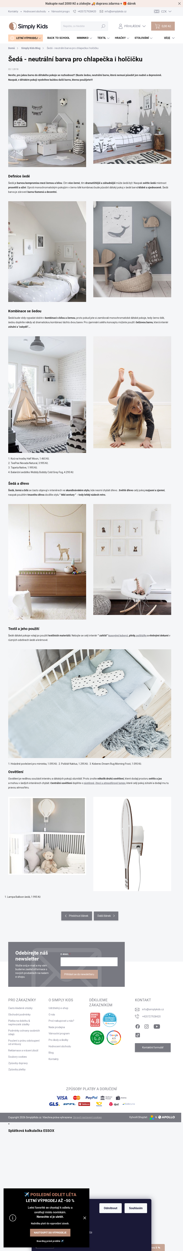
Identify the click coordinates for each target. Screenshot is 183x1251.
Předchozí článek (78, 915)
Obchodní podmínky (19, 1014)
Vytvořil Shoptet (138, 1117)
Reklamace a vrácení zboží (23, 1050)
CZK (164, 11)
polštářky (141, 635)
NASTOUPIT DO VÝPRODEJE (50, 1232)
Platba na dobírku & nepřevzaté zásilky (19, 1022)
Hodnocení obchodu (35, 11)
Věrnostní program (61, 11)
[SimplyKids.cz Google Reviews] (114, 1038)
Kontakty (13, 11)
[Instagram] (146, 1025)
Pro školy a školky (58, 1040)
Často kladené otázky (20, 1008)
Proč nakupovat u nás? (61, 1020)
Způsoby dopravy (18, 1063)
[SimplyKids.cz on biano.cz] (95, 1020)
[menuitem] (25, 38)
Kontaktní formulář (153, 1047)
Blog (51, 1052)
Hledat (103, 26)
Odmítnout (110, 1208)
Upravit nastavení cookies (87, 1117)
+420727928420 (151, 1016)
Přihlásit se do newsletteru (79, 974)
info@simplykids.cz (153, 1009)
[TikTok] (137, 1034)
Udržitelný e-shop (58, 1008)
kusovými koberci (118, 635)
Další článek (104, 915)
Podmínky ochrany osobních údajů (24, 1032)
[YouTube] (157, 1025)
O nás (52, 1014)
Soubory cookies (17, 1056)
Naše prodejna (57, 1027)
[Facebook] (137, 1025)
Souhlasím (136, 1208)
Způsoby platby (17, 1069)
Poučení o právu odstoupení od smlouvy (23, 1042)
